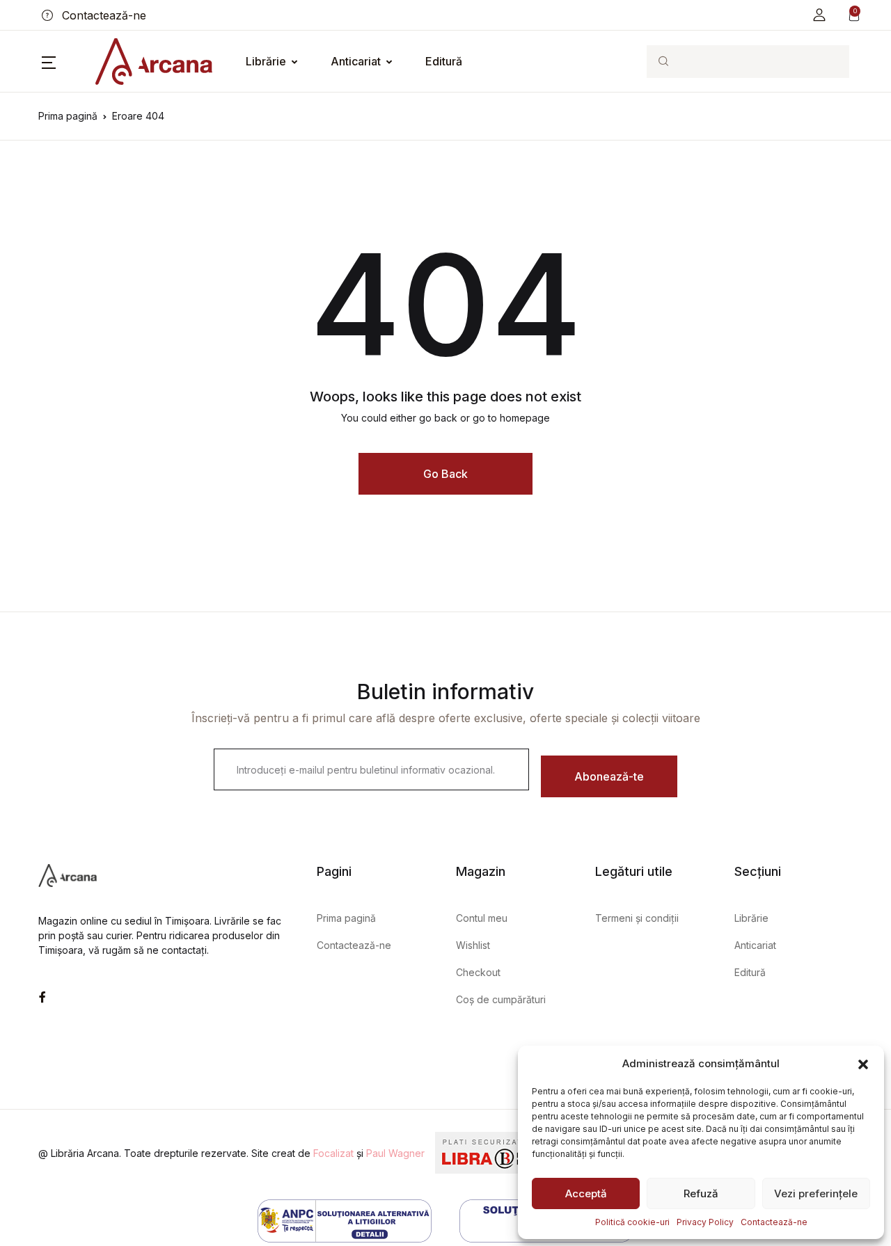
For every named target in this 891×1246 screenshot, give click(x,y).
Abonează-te (609, 776)
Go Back (445, 474)
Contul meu (481, 918)
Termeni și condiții (637, 918)
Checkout (478, 972)
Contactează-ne (774, 1222)
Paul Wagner (395, 1153)
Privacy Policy (705, 1222)
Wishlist (473, 945)
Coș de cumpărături (501, 999)
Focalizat (333, 1153)
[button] (863, 1064)
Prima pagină (67, 116)
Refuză (701, 1193)
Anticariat (356, 61)
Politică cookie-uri (632, 1222)
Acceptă (586, 1193)
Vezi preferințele (816, 1193)
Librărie (266, 61)
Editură (443, 61)
